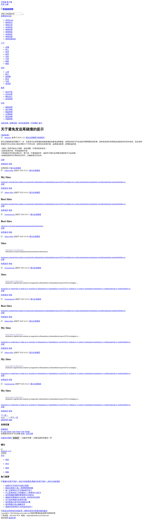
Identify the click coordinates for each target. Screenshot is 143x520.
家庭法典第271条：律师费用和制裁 (19, 488)
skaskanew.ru (5, 182)
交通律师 (9, 114)
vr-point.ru (77, 182)
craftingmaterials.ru (106, 182)
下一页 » (4, 415)
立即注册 (29, 434)
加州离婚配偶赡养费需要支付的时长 (19, 495)
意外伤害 (9, 94)
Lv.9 (9, 451)
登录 (2, 4)
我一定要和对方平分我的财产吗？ (18, 490)
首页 (9, 20)
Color (5, 431)
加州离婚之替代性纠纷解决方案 (17, 502)
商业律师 (9, 116)
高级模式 (4, 429)
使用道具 (4, 164)
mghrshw (7, 137)
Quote (18, 431)
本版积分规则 (6, 438)
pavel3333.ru (61, 182)
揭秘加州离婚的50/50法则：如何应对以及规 (22, 497)
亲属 (7, 47)
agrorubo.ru (31, 182)
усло (9, 226)
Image (9, 431)
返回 (7, 468)
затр (30, 226)
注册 (6, 4)
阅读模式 (41, 137)
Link (13, 431)
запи (23, 226)
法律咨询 (9, 27)
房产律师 (9, 109)
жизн (27, 226)
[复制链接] (5, 135)
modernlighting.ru (119, 182)
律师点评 (9, 25)
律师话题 (9, 37)
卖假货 (8, 84)
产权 (7, 59)
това (16, 226)
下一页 (15, 417)
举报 (10, 164)
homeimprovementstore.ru (90, 182)
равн (19, 226)
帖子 (40, 123)
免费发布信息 (6, 16)
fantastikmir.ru (51, 182)
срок (13, 226)
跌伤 (7, 79)
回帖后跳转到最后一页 (43, 438)
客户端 (9, 2)
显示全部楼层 (31, 137)
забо (2, 226)
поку (41, 226)
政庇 (7, 54)
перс (6, 226)
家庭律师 (9, 112)
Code (22, 431)
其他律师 (9, 99)
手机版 (3, 2)
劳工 (7, 49)
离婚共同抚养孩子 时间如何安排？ (19, 507)
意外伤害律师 (23, 123)
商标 (7, 61)
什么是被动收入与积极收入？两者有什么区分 (23, 493)
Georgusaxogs (9, 214)
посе (33, 226)
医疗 (7, 74)
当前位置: (5, 123)
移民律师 (9, 107)
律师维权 (9, 32)
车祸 (7, 81)
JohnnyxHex (9, 170)
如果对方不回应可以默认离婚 (17, 485)
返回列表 (4, 420)
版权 (7, 64)
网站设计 (9, 97)
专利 (7, 57)
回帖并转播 (26, 438)
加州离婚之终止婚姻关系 (15, 504)
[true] (23, 14)
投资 (7, 52)
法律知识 (9, 34)
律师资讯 (9, 22)
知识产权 (9, 92)
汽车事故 (34, 123)
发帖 (10, 420)
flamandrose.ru (41, 182)
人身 (7, 72)
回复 (2, 160)
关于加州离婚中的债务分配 (16, 500)
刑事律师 (9, 119)
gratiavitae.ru (15, 182)
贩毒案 (8, 77)
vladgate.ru (69, 182)
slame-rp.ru (23, 182)
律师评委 (9, 29)
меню (37, 226)
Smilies (27, 431)
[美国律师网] (7, 9)
